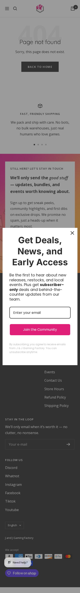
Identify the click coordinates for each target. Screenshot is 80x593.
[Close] (72, 233)
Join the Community (40, 329)
